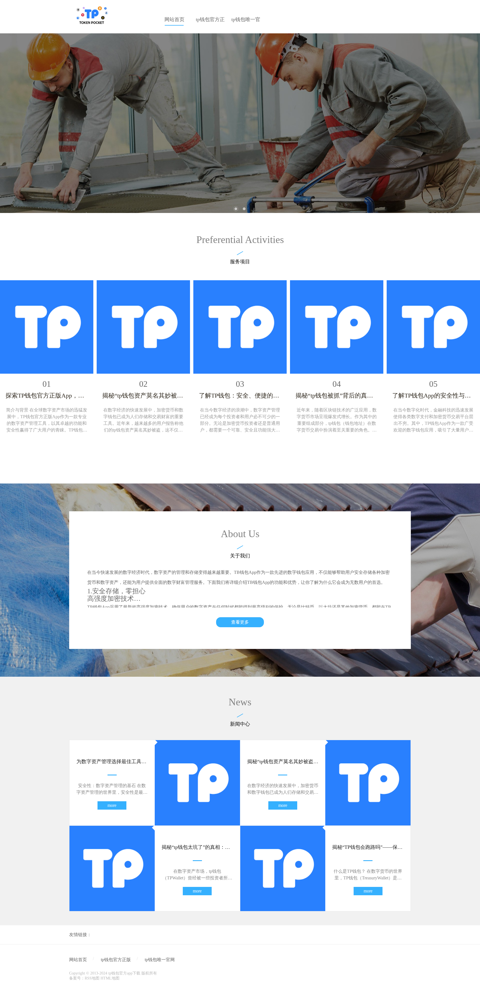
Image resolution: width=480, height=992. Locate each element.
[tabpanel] (240, 123)
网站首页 (78, 959)
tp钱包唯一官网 (160, 959)
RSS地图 (92, 978)
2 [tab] (244, 208)
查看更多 (240, 622)
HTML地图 (110, 978)
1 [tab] (235, 208)
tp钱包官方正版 (116, 959)
